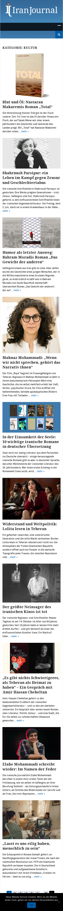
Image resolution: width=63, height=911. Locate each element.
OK (31, 905)
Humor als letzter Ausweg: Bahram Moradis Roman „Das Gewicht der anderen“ (29, 257)
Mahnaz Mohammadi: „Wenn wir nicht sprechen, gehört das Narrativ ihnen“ (31, 362)
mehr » (25, 131)
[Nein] (59, 902)
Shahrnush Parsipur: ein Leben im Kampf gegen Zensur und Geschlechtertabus (31, 178)
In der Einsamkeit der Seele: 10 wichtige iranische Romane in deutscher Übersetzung (30, 442)
